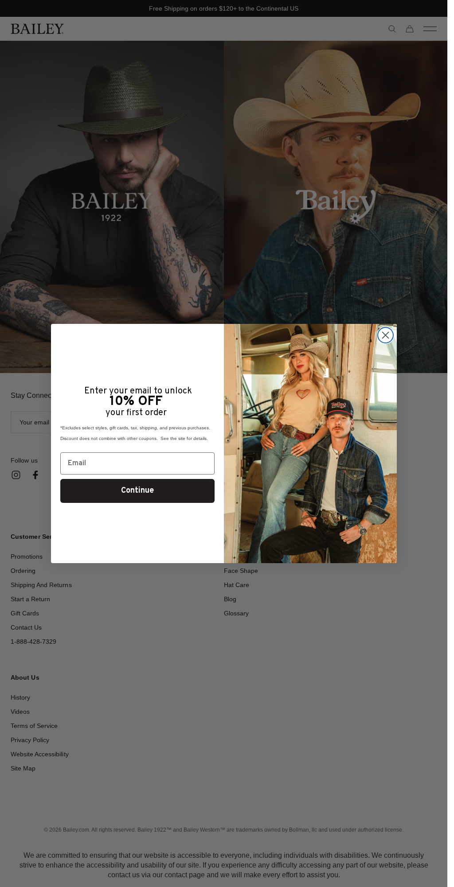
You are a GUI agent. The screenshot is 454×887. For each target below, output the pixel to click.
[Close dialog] (385, 335)
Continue (137, 491)
